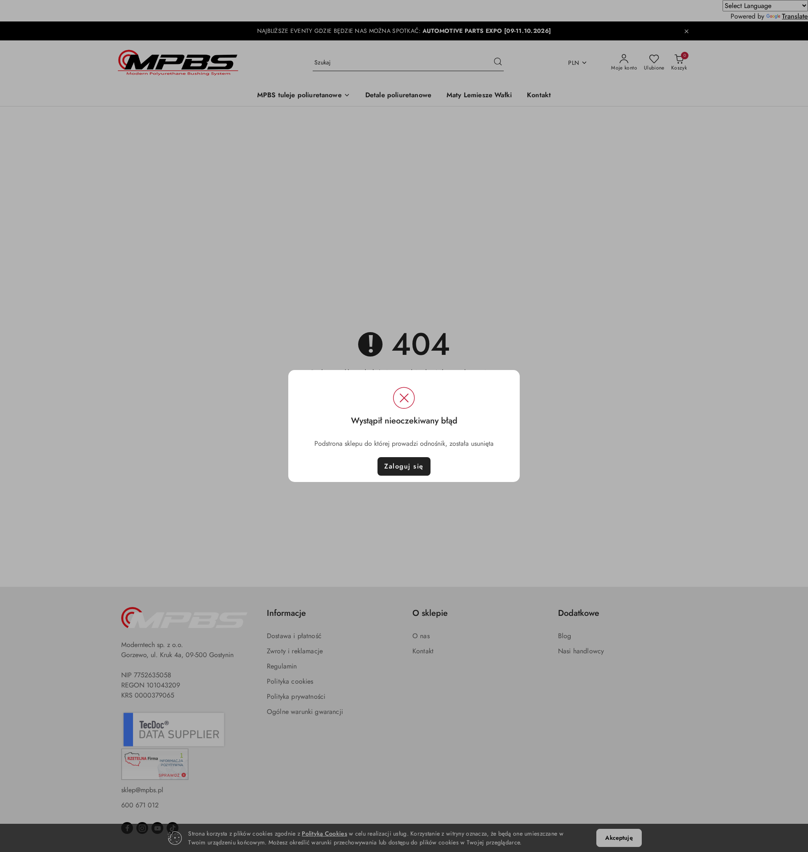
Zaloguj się (404, 466)
